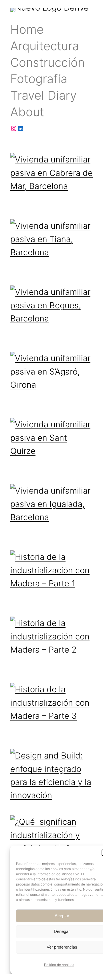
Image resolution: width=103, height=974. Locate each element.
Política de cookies (59, 965)
